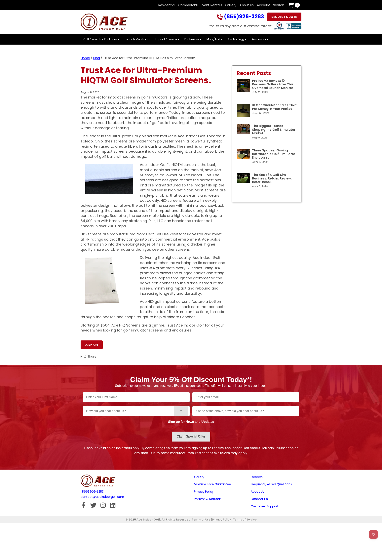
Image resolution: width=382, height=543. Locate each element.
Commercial (188, 5)
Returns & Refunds (207, 499)
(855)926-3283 (243, 17)
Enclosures (191, 39)
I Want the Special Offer (32, 487)
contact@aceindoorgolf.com (102, 497)
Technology (236, 39)
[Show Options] (181, 411)
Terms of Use (201, 520)
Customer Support (265, 506)
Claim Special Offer (191, 436)
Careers (257, 477)
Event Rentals (211, 5)
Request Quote (284, 17)
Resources (259, 39)
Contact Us (259, 499)
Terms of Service (245, 520)
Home (85, 58)
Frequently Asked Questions (271, 484)
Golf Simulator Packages (100, 39)
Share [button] (91, 356)
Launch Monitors (136, 39)
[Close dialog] (59, 373)
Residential (166, 5)
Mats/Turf (213, 39)
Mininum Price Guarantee (212, 484)
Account (263, 5)
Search (278, 5)
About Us (247, 5)
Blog (96, 58)
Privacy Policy (203, 491)
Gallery (230, 5)
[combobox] (130, 411)
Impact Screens (166, 39)
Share (93, 345)
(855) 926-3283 (92, 491)
